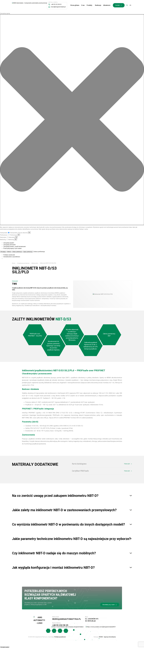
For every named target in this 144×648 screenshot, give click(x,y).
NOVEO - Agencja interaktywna (107, 637)
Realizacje (98, 5)
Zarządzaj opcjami (8, 243)
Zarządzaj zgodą (5, 647)
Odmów (9, 251)
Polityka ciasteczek (9, 255)
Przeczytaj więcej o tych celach (12, 248)
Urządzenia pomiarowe (23, 263)
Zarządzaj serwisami (9, 244)
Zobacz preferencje (17, 251)
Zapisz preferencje (27, 251)
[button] (72, 119)
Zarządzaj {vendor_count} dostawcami (14, 246)
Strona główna (74, 5)
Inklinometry (35, 263)
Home (13, 263)
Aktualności (106, 5)
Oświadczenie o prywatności (11, 257)
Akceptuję (3, 251)
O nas (83, 5)
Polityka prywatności (60, 637)
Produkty (89, 5)
